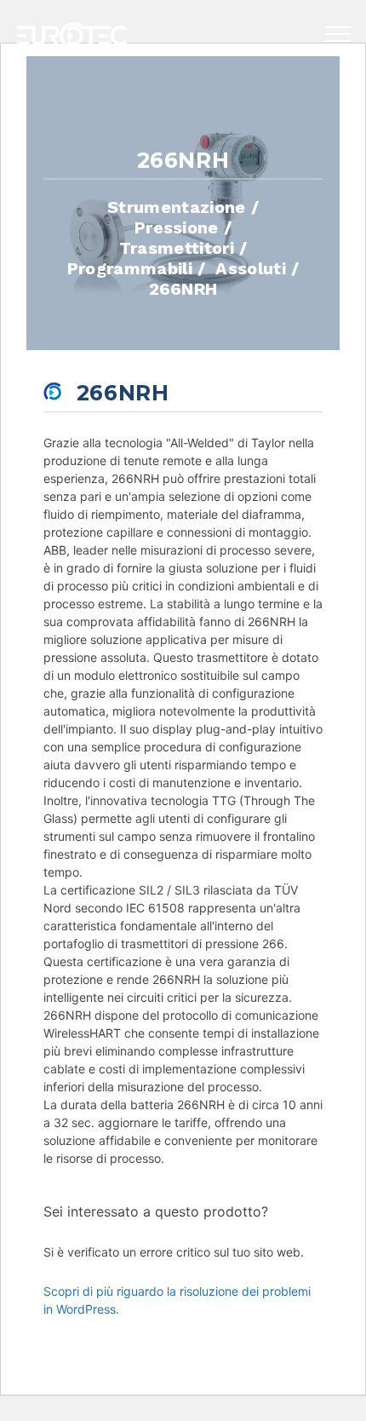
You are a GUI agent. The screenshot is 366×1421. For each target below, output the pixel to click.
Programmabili (129, 267)
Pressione (176, 226)
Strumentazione (176, 206)
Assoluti (250, 267)
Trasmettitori (176, 247)
